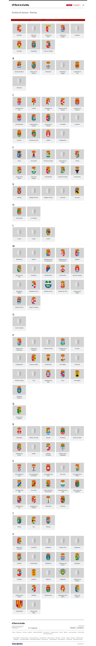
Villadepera (77, 563)
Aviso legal (24, 632)
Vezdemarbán (33, 563)
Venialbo (19, 563)
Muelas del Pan (19, 307)
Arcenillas (19, 51)
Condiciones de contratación (48, 633)
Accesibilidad (29, 632)
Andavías (77, 35)
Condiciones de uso (46, 632)
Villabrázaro (48, 563)
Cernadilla (62, 124)
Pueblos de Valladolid (53, 639)
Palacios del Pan (48, 348)
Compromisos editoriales (72, 632)
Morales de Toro (48, 291)
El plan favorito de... (45, 639)
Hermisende (19, 218)
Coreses (19, 140)
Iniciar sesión (77, 5)
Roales (34, 453)
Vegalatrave (77, 547)
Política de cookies (81, 632)
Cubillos (48, 140)
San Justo (62, 474)
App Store (73, 627)
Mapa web (65, 632)
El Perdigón (63, 364)
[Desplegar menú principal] (83, 5)
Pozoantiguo (77, 380)
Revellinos (62, 437)
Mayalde (77, 259)
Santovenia (48, 506)
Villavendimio (19, 611)
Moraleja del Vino (33, 291)
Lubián (34, 238)
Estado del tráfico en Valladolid (35, 639)
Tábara (19, 526)
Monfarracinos (48, 275)
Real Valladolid (16, 639)
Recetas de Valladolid (61, 639)
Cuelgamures (62, 140)
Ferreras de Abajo (48, 161)
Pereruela (77, 364)
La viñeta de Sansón (43, 637)
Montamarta (63, 275)
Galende (19, 197)
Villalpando (63, 579)
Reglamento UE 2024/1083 (37, 632)
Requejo (48, 437)
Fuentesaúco (77, 176)
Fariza (19, 161)
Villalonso (48, 579)
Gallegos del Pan (33, 197)
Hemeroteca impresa (79, 637)
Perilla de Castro (19, 380)
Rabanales (19, 437)
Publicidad (61, 632)
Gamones (62, 197)
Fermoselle (34, 161)
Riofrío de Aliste (77, 437)
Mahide (34, 259)
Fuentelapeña (48, 176)
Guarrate (77, 197)
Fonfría (77, 161)
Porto (62, 380)
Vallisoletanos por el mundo (77, 639)
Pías (34, 380)
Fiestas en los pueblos (24, 637)
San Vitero (34, 490)
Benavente (48, 71)
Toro (34, 526)
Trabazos (48, 526)
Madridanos (19, 259)
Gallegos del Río (48, 197)
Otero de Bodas (19, 328)
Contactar (13, 632)
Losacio (19, 238)
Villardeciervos (48, 595)
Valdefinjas (48, 547)
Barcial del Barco (19, 71)
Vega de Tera (62, 547)
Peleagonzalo (19, 364)
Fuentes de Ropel (62, 176)
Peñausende (48, 364)
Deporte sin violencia (50, 637)
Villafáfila (19, 579)
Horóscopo (63, 637)
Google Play (81, 627)
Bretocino (19, 87)
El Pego (77, 348)
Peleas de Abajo (34, 364)
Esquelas (67, 637)
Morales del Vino (62, 291)
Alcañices (19, 35)
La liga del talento (69, 639)
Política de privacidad (54, 632)
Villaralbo (33, 595)
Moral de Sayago (77, 275)
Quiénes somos (19, 632)
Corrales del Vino (33, 140)
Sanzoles (62, 506)
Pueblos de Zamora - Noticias (24, 12)
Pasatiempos (73, 637)
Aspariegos (34, 51)
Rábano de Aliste (33, 437)
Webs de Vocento (80, 643)
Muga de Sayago (33, 307)
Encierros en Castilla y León (33, 637)
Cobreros (77, 124)
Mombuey (33, 275)
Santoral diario (58, 637)
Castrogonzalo (19, 124)
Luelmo (48, 238)
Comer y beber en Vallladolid (24, 639)
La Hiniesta (34, 218)
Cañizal (34, 108)
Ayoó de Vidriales (48, 51)
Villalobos (33, 579)
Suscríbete (69, 5)
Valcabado (34, 547)
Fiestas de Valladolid (16, 637)
